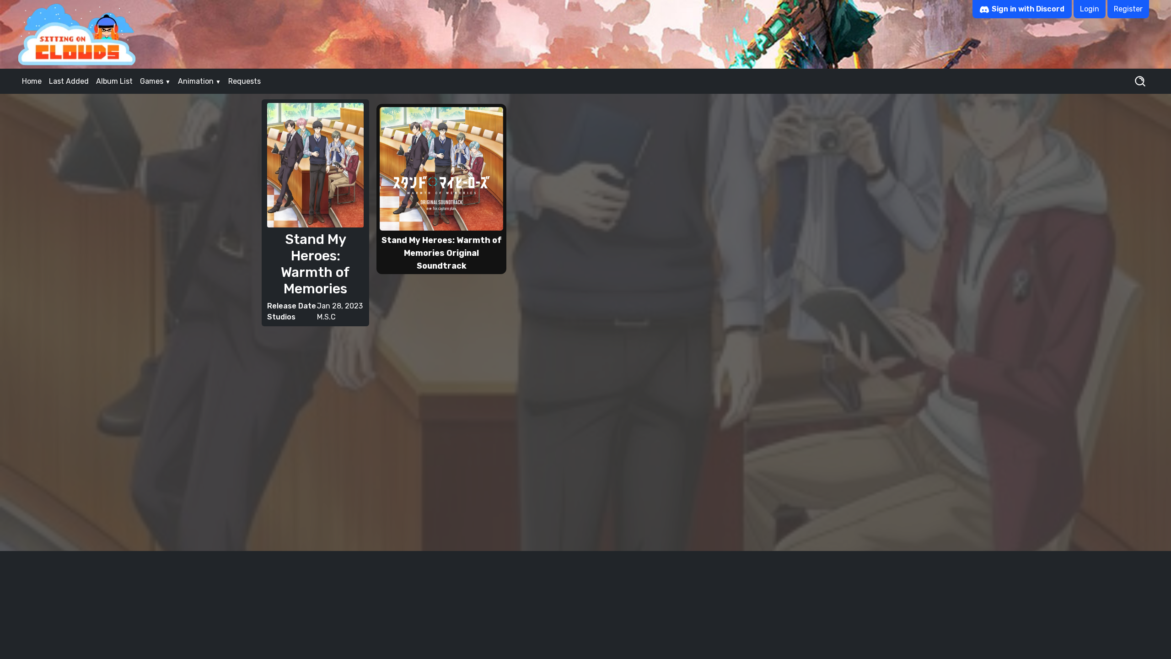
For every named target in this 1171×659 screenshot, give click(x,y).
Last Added (69, 81)
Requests (244, 81)
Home (32, 81)
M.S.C (326, 317)
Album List (114, 81)
